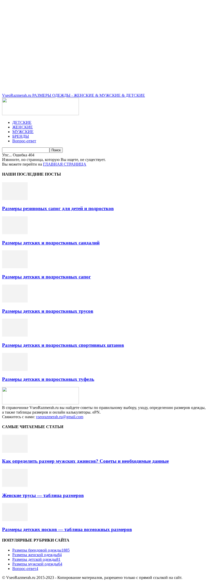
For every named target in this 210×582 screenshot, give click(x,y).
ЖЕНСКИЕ (22, 127)
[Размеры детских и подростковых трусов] (15, 301)
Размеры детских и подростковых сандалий (51, 242)
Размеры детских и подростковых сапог (46, 276)
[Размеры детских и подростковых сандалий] (15, 233)
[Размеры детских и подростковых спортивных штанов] (15, 335)
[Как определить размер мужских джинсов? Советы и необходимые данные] (15, 451)
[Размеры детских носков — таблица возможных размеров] (15, 520)
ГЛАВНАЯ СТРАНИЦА (64, 164)
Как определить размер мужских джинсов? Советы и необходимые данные (85, 461)
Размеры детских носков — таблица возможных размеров (67, 529)
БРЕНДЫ (20, 136)
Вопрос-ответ (24, 141)
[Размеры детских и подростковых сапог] (15, 267)
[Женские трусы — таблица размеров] (15, 485)
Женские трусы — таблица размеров (43, 495)
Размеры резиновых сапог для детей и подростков (58, 208)
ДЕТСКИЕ (22, 122)
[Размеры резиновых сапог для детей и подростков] (15, 199)
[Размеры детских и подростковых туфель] (15, 369)
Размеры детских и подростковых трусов (47, 311)
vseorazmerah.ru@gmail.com (59, 417)
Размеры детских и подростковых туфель (48, 379)
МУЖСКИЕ (23, 132)
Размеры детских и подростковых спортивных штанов (63, 345)
